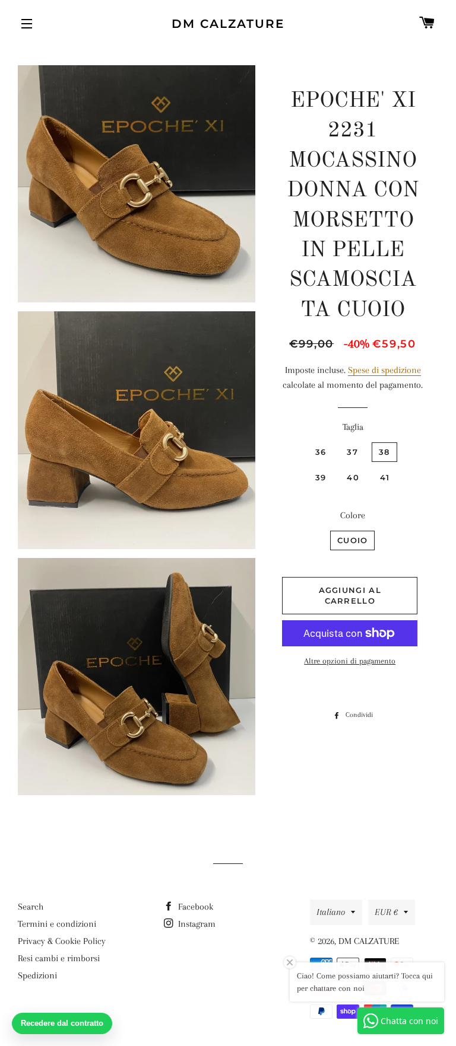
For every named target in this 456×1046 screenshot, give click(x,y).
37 (352, 452)
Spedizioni (37, 975)
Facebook (194, 906)
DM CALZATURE (228, 24)
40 (353, 477)
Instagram (196, 924)
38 (384, 452)
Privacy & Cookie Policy (62, 941)
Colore (352, 515)
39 (321, 477)
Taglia (353, 427)
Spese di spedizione (384, 370)
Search (30, 906)
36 (321, 452)
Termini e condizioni (57, 924)
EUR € (386, 912)
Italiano (330, 912)
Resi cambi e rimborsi (59, 958)
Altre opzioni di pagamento (349, 660)
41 (385, 477)
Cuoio (352, 540)
